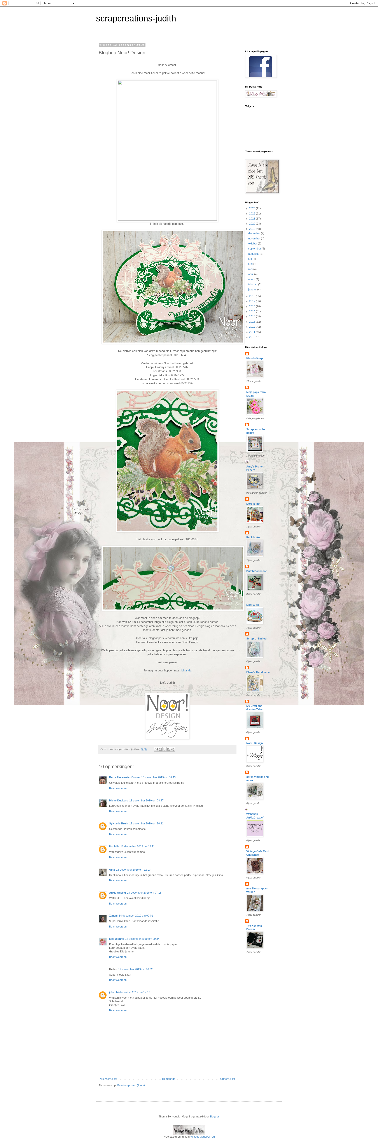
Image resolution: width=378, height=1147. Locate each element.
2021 (252, 218)
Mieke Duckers (118, 800)
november (254, 238)
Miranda (186, 670)
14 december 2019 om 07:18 (144, 892)
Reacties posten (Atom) (131, 1085)
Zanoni (113, 915)
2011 (252, 332)
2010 (252, 337)
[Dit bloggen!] (160, 749)
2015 (252, 311)
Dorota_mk (253, 503)
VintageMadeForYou (202, 1136)
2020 (252, 223)
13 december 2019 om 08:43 (158, 777)
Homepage (168, 1078)
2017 (252, 301)
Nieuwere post (108, 1078)
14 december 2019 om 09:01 (136, 915)
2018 (252, 296)
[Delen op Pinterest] (173, 749)
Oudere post (227, 1078)
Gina (112, 869)
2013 (252, 321)
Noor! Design (254, 743)
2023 (252, 208)
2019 (252, 228)
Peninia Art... (254, 537)
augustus (254, 253)
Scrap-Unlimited (256, 638)
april (251, 274)
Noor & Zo (252, 604)
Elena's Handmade (258, 672)
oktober (253, 243)
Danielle (114, 846)
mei (250, 269)
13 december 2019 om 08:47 (146, 800)
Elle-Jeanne (116, 938)
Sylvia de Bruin (118, 823)
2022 (252, 213)
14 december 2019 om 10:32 (135, 969)
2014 (252, 316)
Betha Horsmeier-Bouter (124, 777)
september (255, 248)
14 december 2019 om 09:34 (142, 938)
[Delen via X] (164, 749)
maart (252, 279)
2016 (252, 306)
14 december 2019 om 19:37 (133, 992)
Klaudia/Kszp (254, 358)
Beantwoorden (118, 788)
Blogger (214, 1116)
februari (253, 284)
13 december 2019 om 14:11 (138, 846)
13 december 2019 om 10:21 (146, 823)
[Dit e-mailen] (156, 749)
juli (250, 258)
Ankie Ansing (117, 892)
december (254, 233)
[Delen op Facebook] (168, 749)
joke (111, 992)
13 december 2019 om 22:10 (133, 869)
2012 (252, 326)
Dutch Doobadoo (256, 571)
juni (250, 263)
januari (252, 289)
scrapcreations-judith (136, 18)
